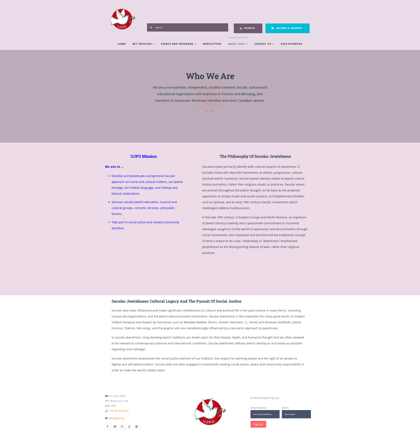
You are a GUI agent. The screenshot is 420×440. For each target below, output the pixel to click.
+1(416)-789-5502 (118, 410)
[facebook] (108, 426)
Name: (285, 407)
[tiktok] (129, 426)
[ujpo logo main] (122, 5)
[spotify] (136, 426)
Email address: (259, 407)
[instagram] (122, 426)
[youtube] (115, 426)
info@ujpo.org (115, 418)
